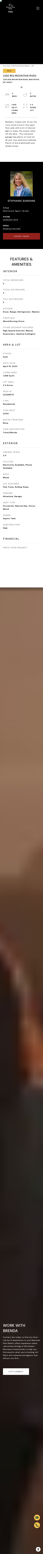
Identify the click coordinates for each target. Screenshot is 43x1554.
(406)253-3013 (10, 220)
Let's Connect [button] (16, 1372)
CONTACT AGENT (21, 236)
